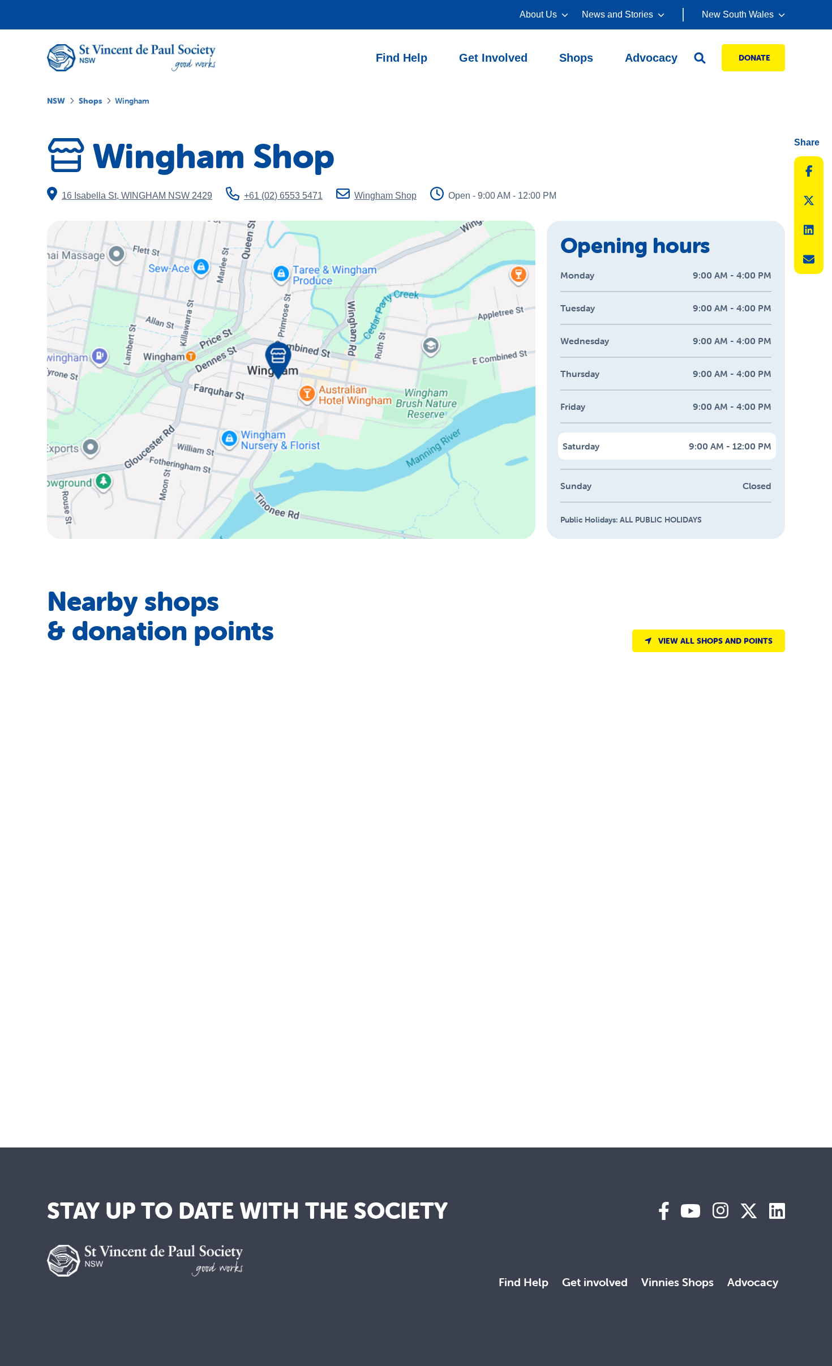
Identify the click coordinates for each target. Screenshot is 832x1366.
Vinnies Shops (677, 1282)
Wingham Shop (385, 195)
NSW (56, 101)
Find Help (523, 1282)
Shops (90, 101)
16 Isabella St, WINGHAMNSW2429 (137, 195)
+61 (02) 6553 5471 (283, 195)
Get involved (595, 1282)
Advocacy (752, 1282)
